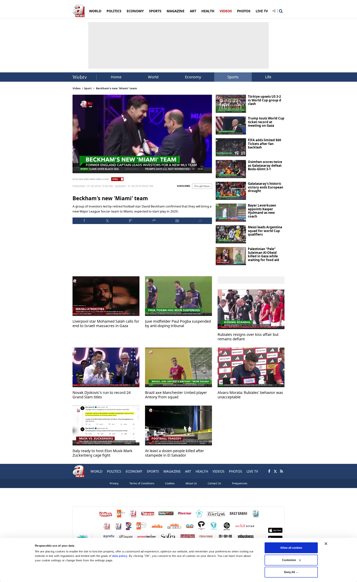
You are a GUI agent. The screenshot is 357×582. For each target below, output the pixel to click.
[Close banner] (326, 543)
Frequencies (239, 483)
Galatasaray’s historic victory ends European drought (265, 187)
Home (116, 76)
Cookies (170, 483)
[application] (142, 134)
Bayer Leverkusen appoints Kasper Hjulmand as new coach (262, 210)
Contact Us (214, 483)
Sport (88, 88)
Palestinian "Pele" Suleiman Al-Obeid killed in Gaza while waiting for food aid (263, 254)
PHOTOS (243, 11)
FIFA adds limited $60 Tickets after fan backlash (264, 143)
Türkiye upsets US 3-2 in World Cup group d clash (264, 100)
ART (193, 11)
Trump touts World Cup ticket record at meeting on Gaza (266, 122)
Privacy (114, 483)
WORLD (95, 11)
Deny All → (291, 572)
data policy (119, 555)
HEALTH (207, 11)
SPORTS (155, 11)
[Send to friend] (177, 221)
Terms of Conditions (141, 483)
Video (77, 88)
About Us (191, 483)
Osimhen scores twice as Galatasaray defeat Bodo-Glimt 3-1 (265, 165)
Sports (233, 76)
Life (268, 76)
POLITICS (114, 11)
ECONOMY (135, 11)
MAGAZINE (175, 11)
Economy (193, 76)
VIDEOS (226, 11)
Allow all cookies (291, 547)
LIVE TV (262, 11)
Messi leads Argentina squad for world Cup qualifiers (265, 230)
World (153, 76)
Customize (289, 560)
